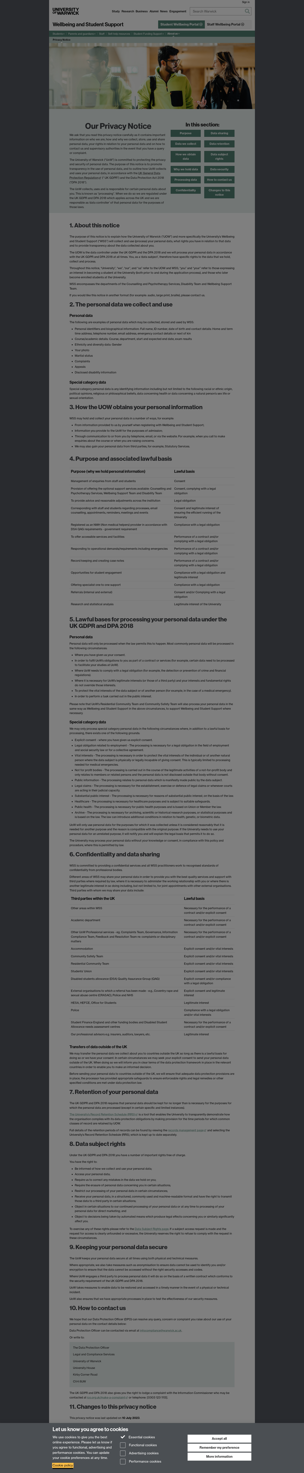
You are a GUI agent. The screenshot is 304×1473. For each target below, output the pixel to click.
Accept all (219, 1439)
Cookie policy (63, 1465)
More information (219, 1457)
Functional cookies (142, 1445)
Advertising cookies (143, 1453)
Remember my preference (219, 1448)
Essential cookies (141, 1437)
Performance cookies (144, 1462)
